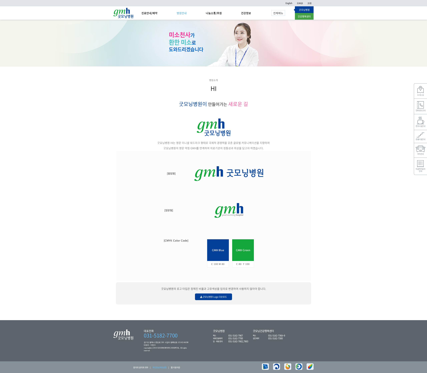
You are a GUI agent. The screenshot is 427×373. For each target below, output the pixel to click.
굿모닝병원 (304, 9)
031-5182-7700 (161, 335)
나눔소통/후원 (214, 13)
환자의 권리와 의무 (140, 367)
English (289, 3)
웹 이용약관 (175, 367)
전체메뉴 (278, 13)
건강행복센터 (304, 16)
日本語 (300, 3)
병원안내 (182, 13)
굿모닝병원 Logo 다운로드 (214, 296)
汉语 (310, 3)
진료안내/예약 (149, 13)
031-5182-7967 (235, 335)
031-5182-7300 (275, 338)
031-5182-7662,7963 (238, 341)
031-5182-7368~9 (276, 335)
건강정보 (246, 13)
